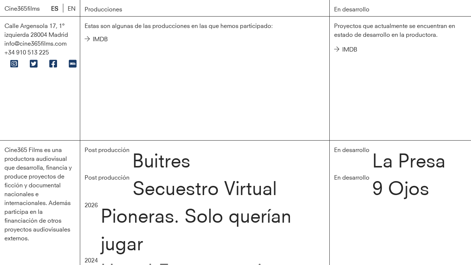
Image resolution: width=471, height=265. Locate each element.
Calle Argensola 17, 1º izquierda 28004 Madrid (36, 30)
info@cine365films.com (35, 43)
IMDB (100, 38)
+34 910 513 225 (26, 51)
